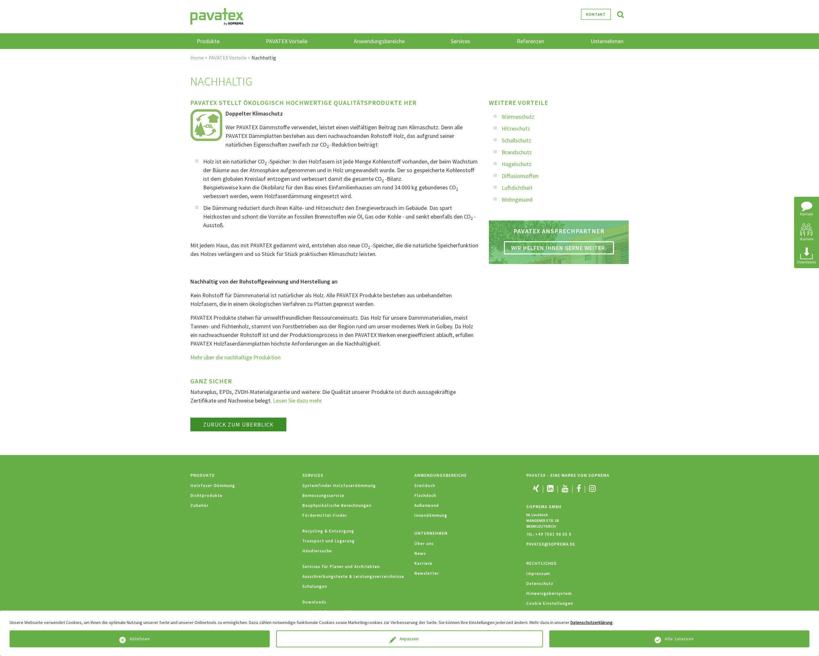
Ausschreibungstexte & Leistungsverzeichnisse (353, 576)
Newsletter (426, 573)
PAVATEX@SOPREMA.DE (550, 544)
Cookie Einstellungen (549, 603)
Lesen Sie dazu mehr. (298, 400)
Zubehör (199, 505)
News (420, 553)
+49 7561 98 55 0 (553, 534)
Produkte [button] (208, 41)
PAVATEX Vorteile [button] (286, 41)
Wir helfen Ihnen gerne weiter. (559, 248)
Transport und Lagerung (328, 541)
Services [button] (460, 41)
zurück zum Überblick (238, 424)
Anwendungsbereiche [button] (379, 41)
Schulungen (314, 586)
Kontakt (596, 14)
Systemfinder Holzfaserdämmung (339, 485)
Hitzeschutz (516, 128)
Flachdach (425, 495)
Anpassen (409, 639)
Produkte (202, 475)
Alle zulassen (679, 639)
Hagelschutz (516, 164)
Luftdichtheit (517, 187)
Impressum (538, 573)
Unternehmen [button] (607, 41)
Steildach (424, 485)
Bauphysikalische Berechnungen (336, 505)
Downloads (314, 602)
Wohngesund (517, 199)
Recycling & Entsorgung (328, 531)
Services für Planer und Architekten (341, 566)
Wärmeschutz (518, 116)
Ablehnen (140, 639)
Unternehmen (431, 533)
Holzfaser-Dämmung (212, 485)
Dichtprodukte (206, 495)
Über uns (423, 543)
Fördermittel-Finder (324, 515)
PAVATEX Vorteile (228, 57)
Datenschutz (539, 583)
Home (197, 57)
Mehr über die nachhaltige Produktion (235, 357)
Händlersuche (317, 551)
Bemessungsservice (323, 495)
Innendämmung (430, 515)
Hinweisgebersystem (549, 593)
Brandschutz (517, 152)
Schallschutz (516, 140)
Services (312, 475)
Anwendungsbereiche (440, 475)
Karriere (423, 563)
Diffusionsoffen (520, 176)
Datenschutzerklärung (591, 622)
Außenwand (426, 505)
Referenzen (530, 41)
